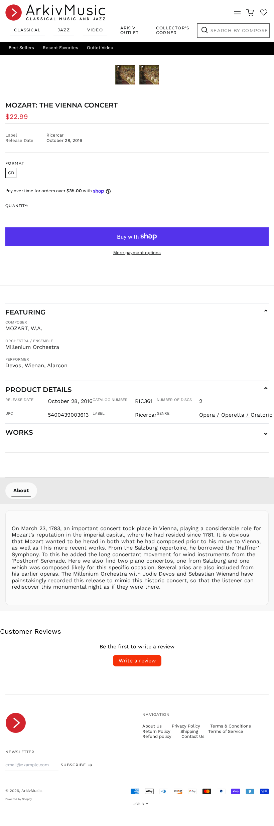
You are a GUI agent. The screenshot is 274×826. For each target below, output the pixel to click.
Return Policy (156, 731)
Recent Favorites (60, 47)
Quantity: (17, 206)
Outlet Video (100, 47)
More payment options (137, 252)
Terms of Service (225, 731)
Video (95, 29)
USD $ (138, 804)
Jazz (64, 29)
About (21, 490)
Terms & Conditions (230, 726)
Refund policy (156, 736)
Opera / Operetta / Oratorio (236, 415)
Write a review (137, 660)
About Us (152, 726)
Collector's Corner (172, 30)
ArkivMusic (31, 790)
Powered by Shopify (18, 799)
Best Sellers (21, 47)
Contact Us (192, 736)
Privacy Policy (186, 726)
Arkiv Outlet (129, 30)
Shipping (189, 731)
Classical (27, 29)
